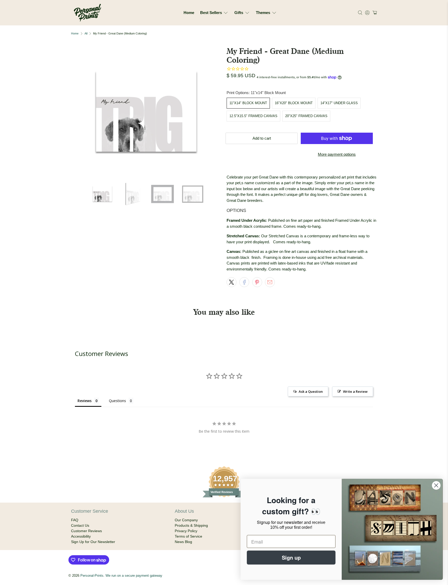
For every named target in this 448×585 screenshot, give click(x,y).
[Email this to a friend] (270, 282)
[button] (374, 12)
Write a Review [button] (355, 391)
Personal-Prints (91, 575)
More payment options (337, 154)
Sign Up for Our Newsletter (93, 542)
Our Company (186, 520)
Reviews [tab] (85, 400)
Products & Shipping (191, 525)
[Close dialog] (436, 485)
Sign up (291, 557)
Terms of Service (188, 536)
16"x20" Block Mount (294, 103)
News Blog (183, 542)
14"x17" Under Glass (339, 103)
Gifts (238, 12)
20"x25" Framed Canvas (306, 116)
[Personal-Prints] (87, 13)
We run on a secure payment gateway (134, 575)
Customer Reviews (86, 531)
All (86, 33)
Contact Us (80, 525)
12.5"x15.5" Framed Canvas (253, 116)
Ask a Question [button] (311, 391)
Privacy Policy (186, 531)
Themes (263, 12)
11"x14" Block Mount (248, 103)
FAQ (74, 520)
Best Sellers (211, 12)
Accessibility (81, 536)
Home (189, 12)
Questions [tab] (117, 400)
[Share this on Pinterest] (257, 282)
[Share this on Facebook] (244, 282)
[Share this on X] (231, 282)
